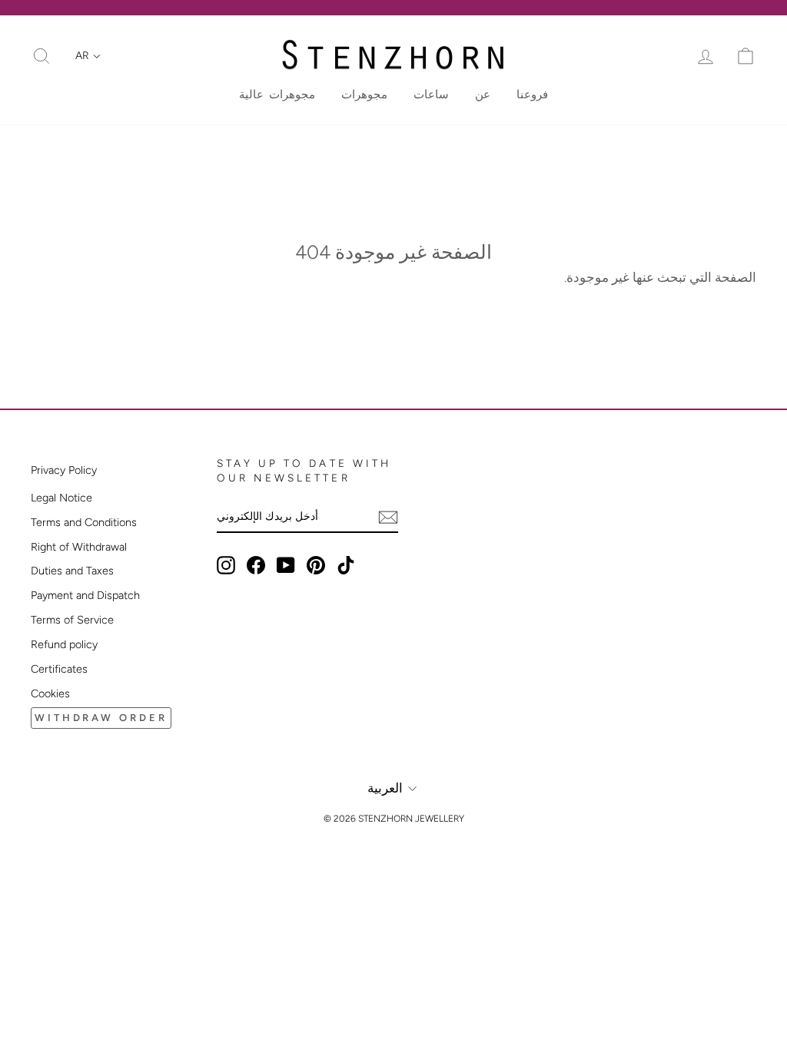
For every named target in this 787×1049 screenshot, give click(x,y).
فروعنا (532, 94)
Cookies (50, 693)
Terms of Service (72, 620)
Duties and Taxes (72, 570)
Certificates (59, 669)
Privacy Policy (64, 470)
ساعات (431, 94)
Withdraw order (101, 717)
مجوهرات (364, 94)
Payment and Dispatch (85, 595)
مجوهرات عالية (277, 94)
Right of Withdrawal (79, 547)
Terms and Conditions (84, 522)
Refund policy (64, 644)
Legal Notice (61, 498)
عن (482, 94)
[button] (88, 56)
